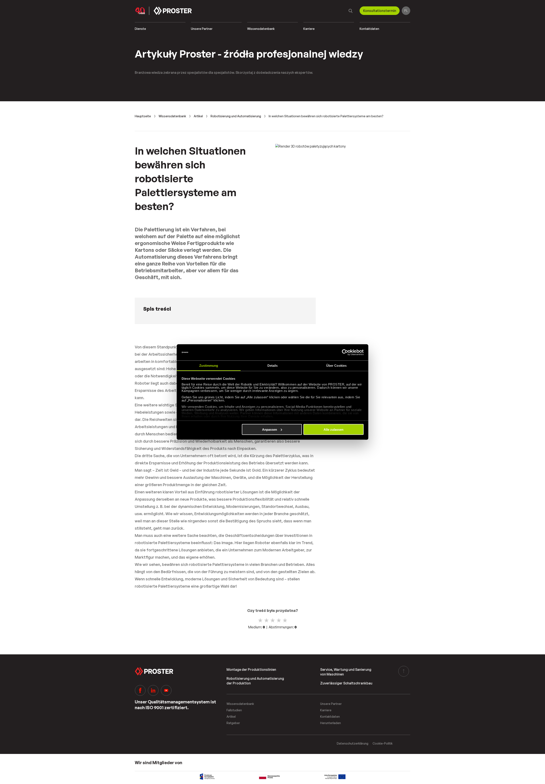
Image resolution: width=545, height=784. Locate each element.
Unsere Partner (201, 28)
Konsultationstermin (379, 11)
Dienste (140, 28)
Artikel (198, 116)
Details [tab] (272, 365)
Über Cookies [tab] (336, 365)
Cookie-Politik (383, 743)
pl (406, 10)
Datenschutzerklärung (352, 743)
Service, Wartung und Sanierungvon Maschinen (345, 671)
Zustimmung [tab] (208, 365)
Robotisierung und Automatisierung (236, 116)
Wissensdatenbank (261, 28)
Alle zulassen (333, 429)
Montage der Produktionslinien (251, 669)
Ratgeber (233, 723)
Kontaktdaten (369, 28)
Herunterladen (330, 723)
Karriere (309, 28)
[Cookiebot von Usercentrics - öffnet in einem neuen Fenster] (345, 352)
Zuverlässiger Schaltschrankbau (346, 683)
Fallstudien (234, 710)
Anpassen (269, 429)
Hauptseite (143, 116)
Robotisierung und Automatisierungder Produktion (255, 680)
